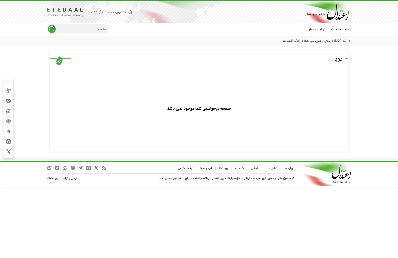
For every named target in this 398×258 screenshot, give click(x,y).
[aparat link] (8, 90)
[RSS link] (104, 168)
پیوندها (223, 168)
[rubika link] (8, 121)
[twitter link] (8, 151)
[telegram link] (8, 131)
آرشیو (254, 168)
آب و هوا (206, 168)
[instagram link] (8, 141)
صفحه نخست (341, 29)
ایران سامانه (53, 178)
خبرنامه (239, 168)
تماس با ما (271, 168)
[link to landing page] (324, 12)
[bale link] (8, 101)
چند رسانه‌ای (315, 29)
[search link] (52, 29)
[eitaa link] (8, 111)
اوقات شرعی (185, 168)
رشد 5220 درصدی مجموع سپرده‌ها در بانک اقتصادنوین (313, 40)
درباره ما (289, 168)
